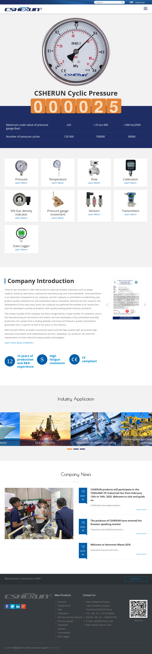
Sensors (61, 628)
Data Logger (63, 636)
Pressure (62, 601)
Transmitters (64, 632)
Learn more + (141, 509)
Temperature (64, 605)
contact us (135, 579)
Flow (60, 609)
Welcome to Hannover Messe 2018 (110, 544)
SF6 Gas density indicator (70, 617)
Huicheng (54, 647)
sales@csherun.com (103, 621)
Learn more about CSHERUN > (19, 342)
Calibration (63, 613)
